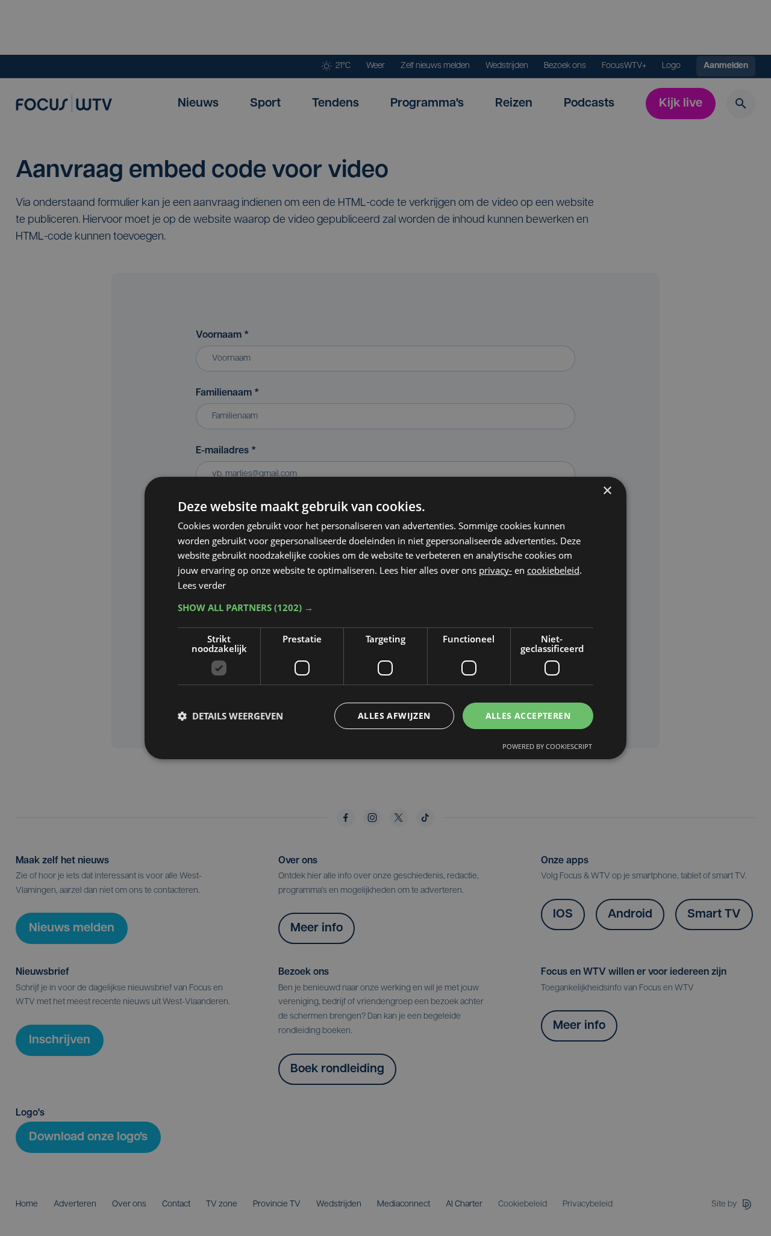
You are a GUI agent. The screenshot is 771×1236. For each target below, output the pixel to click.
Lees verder (202, 585)
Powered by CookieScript (547, 746)
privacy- (495, 570)
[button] (385, 607)
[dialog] (385, 618)
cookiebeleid (553, 570)
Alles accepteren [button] (527, 715)
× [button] (606, 490)
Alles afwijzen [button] (394, 715)
